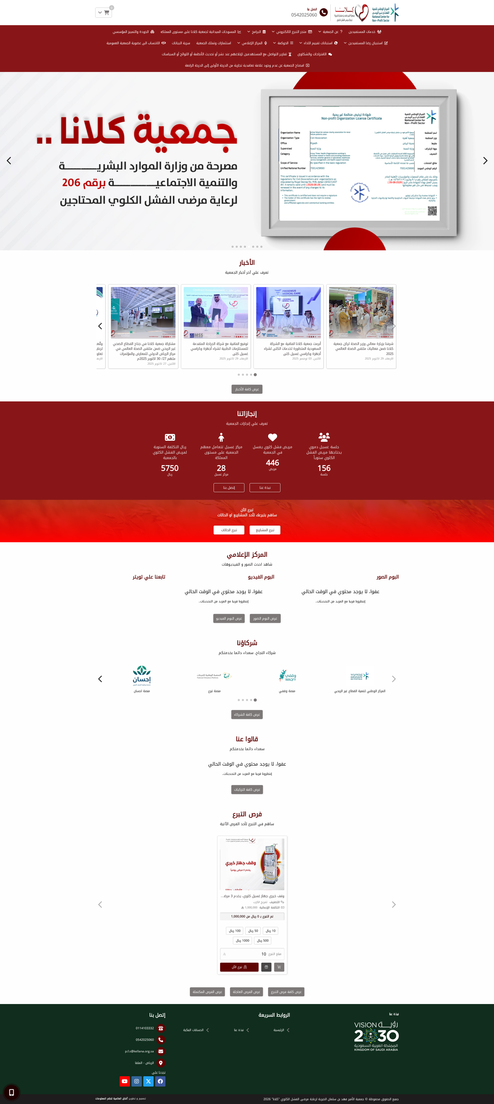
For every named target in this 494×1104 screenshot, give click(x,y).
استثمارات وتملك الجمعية (213, 43)
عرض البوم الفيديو (229, 717)
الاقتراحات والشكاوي (312, 54)
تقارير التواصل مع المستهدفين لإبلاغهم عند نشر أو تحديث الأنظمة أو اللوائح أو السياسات (224, 54)
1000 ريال (242, 1040)
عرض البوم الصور (265, 717)
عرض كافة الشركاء (247, 814)
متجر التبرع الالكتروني (291, 32)
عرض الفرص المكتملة (207, 1091)
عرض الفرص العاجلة (246, 1091)
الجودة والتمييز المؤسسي (131, 32)
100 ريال (235, 1030)
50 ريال (253, 1030)
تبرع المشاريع (265, 629)
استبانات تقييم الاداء (318, 43)
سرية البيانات (181, 43)
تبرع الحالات (229, 629)
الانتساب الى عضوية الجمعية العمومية (133, 43)
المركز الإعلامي (252, 43)
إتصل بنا (229, 587)
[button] (9, 210)
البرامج (256, 32)
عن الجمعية (330, 32)
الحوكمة (283, 43)
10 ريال (271, 1030)
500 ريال (263, 1040)
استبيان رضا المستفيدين (365, 43)
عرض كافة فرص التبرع (286, 1091)
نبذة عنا (265, 587)
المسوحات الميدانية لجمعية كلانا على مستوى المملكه (198, 32)
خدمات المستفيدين (362, 32)
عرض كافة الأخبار (247, 488)
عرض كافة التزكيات (247, 889)
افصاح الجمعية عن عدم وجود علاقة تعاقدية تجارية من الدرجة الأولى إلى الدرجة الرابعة (244, 65)
